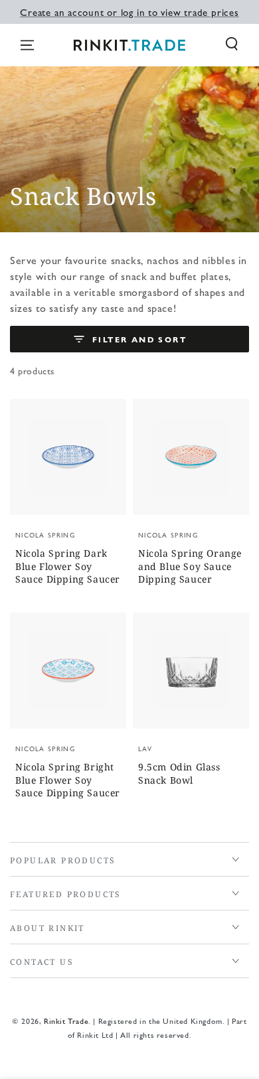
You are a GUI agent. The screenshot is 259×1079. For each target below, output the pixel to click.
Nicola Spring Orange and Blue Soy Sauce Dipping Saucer (190, 566)
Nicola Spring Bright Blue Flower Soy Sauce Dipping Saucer (67, 779)
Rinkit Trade (66, 1021)
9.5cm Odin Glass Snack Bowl (179, 773)
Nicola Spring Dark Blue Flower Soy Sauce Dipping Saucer (67, 566)
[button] (232, 44)
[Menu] (27, 45)
